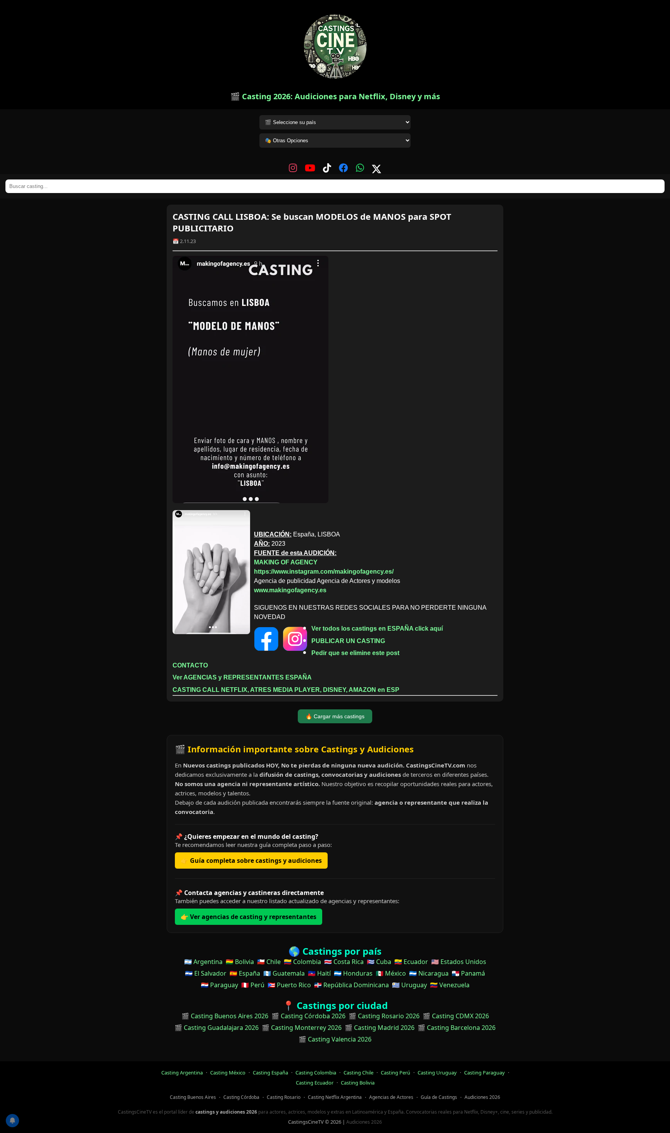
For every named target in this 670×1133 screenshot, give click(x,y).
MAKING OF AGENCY (286, 562)
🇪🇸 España (245, 973)
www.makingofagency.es (290, 590)
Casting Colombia (315, 1072)
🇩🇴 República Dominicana (351, 985)
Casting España (270, 1072)
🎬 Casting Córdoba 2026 (308, 1016)
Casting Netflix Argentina (335, 1097)
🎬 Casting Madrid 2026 (379, 1027)
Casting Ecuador (314, 1082)
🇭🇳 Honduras (353, 973)
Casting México (227, 1072)
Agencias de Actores (391, 1097)
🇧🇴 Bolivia (240, 961)
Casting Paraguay (484, 1072)
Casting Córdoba (241, 1097)
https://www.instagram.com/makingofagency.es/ (324, 571)
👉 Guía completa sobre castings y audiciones (251, 860)
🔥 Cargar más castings (335, 716)
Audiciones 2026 (482, 1097)
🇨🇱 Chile (269, 961)
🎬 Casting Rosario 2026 (384, 1016)
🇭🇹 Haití (319, 973)
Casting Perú (395, 1072)
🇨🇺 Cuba (379, 961)
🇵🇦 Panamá (468, 973)
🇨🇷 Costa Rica (344, 961)
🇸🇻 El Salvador (205, 973)
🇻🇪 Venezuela (450, 985)
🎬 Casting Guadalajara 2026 (216, 1027)
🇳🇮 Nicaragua (429, 973)
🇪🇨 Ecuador (411, 961)
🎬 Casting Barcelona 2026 (457, 1027)
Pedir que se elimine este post (355, 653)
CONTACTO (190, 665)
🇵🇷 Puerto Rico (289, 985)
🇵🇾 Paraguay (219, 985)
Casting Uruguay (437, 1072)
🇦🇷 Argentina (203, 961)
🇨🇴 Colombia (302, 961)
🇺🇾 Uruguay (409, 985)
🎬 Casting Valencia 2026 (335, 1039)
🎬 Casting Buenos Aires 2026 (224, 1016)
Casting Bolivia (358, 1082)
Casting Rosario (283, 1097)
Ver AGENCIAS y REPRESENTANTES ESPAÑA (242, 677)
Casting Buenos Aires (193, 1097)
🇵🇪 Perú (252, 985)
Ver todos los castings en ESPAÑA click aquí (377, 628)
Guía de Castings (439, 1097)
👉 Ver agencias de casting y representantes (248, 916)
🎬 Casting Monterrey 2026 (302, 1027)
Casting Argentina (182, 1072)
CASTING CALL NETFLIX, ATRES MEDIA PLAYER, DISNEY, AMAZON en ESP (286, 689)
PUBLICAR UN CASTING (348, 641)
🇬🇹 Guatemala (284, 973)
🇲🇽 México (391, 973)
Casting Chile (358, 1072)
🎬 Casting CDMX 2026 (456, 1016)
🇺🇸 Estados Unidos (458, 961)
